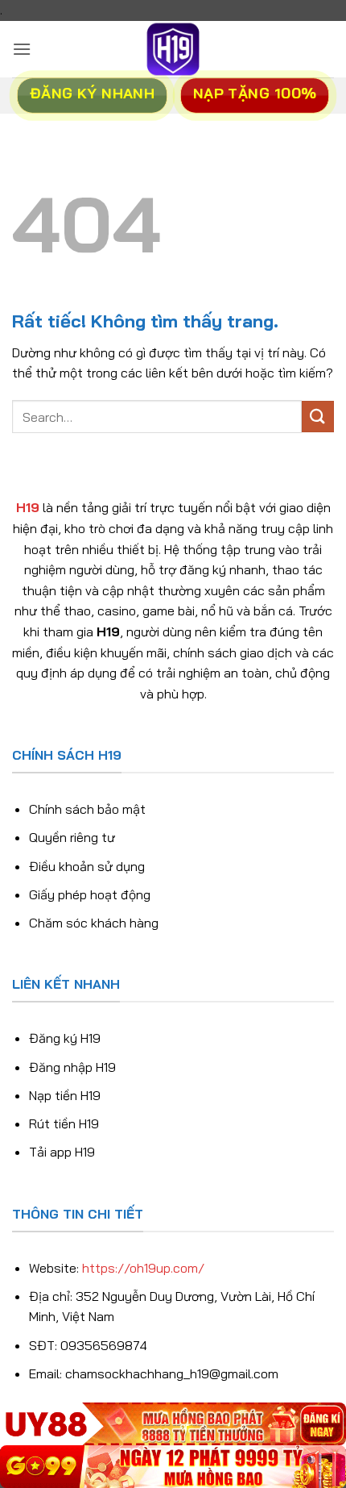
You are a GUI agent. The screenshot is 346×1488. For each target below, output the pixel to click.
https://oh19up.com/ (143, 1268)
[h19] (173, 49)
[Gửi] (318, 416)
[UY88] (173, 1424)
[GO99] (173, 1466)
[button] (21, 49)
